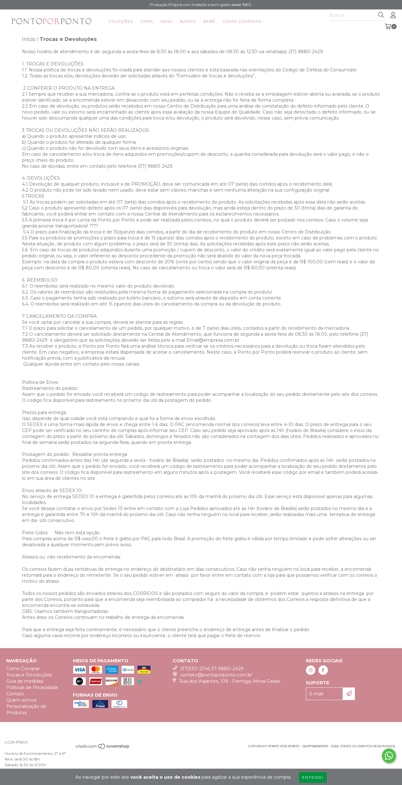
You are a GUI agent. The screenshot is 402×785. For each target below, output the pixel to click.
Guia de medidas (24, 681)
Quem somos (21, 700)
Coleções (120, 21)
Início (28, 39)
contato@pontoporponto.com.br (216, 675)
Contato (15, 694)
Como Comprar (242, 21)
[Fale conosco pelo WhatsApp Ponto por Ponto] (389, 756)
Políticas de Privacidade (32, 687)
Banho (188, 21)
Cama (146, 21)
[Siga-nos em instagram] (310, 670)
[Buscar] (381, 15)
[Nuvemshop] (102, 748)
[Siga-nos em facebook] (323, 670)
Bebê (209, 21)
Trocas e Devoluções (29, 675)
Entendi (312, 777)
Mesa (166, 21)
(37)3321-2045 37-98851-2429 (211, 668)
